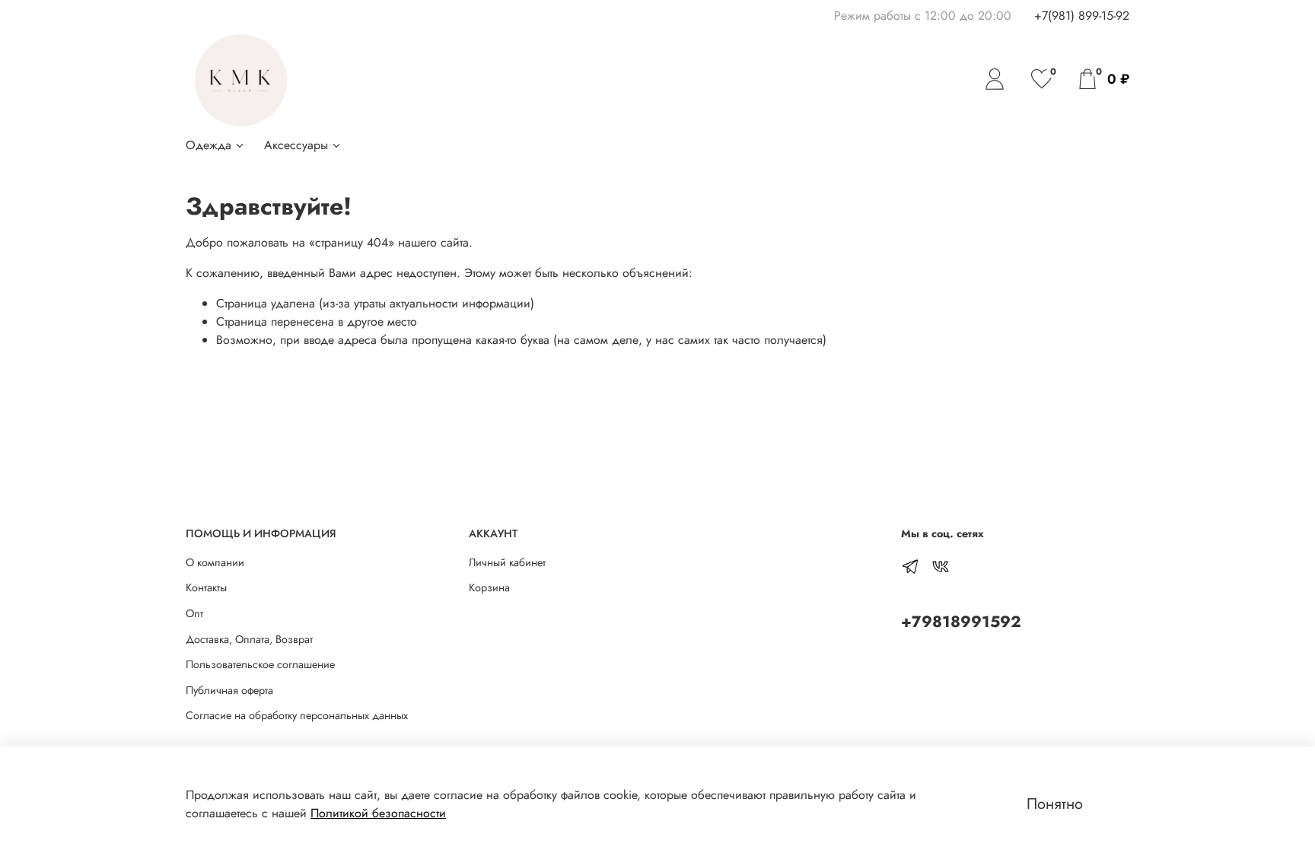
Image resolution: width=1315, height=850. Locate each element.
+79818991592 (961, 621)
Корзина (489, 587)
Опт (194, 613)
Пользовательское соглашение (260, 664)
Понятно (1055, 804)
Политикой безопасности (378, 813)
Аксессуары (296, 145)
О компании (215, 562)
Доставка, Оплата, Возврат (249, 639)
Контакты (206, 587)
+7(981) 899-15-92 (1081, 15)
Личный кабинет (507, 562)
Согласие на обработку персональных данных (297, 715)
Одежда (208, 145)
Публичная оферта (229, 690)
